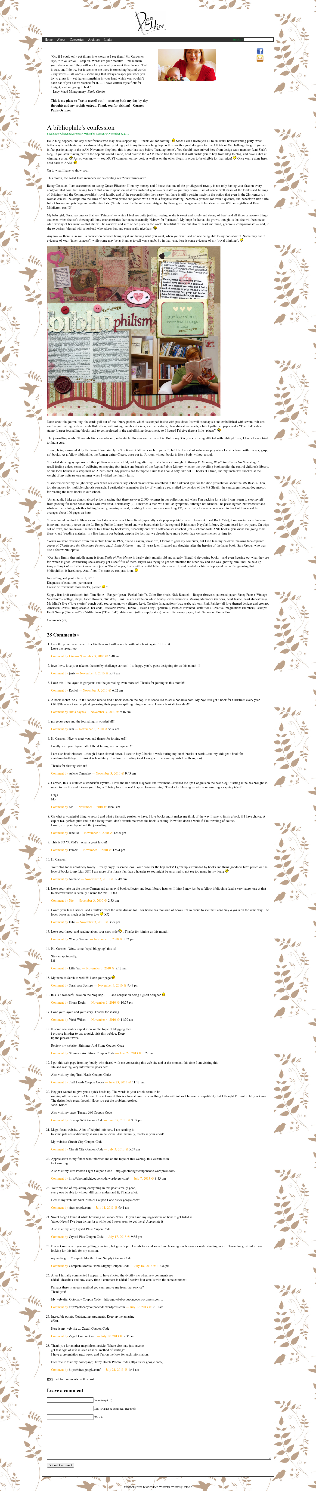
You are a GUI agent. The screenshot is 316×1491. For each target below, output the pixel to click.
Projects (77, 133)
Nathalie (74, 879)
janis (72, 673)
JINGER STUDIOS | (172, 1487)
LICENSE (187, 1487)
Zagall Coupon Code (95, 1328)
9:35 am (129, 1336)
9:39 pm (136, 1120)
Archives (94, 39)
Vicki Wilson (77, 1019)
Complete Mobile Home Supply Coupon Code (101, 1258)
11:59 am (127, 1019)
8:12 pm (121, 968)
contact (260, 58)
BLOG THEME (150, 1487)
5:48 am (114, 656)
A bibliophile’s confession (81, 127)
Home (49, 39)
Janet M (74, 832)
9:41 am (123, 1207)
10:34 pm (163, 1266)
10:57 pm (127, 1002)
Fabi (72, 922)
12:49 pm (120, 879)
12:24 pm (119, 850)
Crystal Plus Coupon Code (93, 1229)
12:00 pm (120, 832)
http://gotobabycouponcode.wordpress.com (132, 1299)
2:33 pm (113, 900)
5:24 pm (129, 939)
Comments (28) (57, 620)
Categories (77, 39)
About (61, 39)
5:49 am (114, 673)
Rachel (73, 690)
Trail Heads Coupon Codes (93, 1074)
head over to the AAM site (142, 154)
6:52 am (117, 690)
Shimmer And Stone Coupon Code (101, 1045)
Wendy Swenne (79, 939)
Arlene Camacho (80, 773)
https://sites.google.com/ (146, 1362)
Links (108, 39)
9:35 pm (136, 1236)
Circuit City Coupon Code (85, 1141)
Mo (71, 807)
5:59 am (134, 1149)
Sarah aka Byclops (81, 985)
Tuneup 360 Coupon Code (94, 1112)
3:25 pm (114, 922)
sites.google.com (127, 1200)
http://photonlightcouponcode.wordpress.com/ (145, 1170)
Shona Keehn (77, 1002)
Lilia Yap (75, 968)
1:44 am (133, 1369)
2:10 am (158, 1307)
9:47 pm (132, 985)
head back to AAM (59, 162)
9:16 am (125, 712)
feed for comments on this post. (71, 1379)
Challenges (66, 133)
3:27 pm (148, 1053)
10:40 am (114, 807)
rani (71, 729)
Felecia (73, 850)
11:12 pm (138, 1082)
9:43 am (130, 773)
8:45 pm (160, 1178)
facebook (260, 51)
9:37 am (113, 729)
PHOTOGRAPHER (133, 1487)
